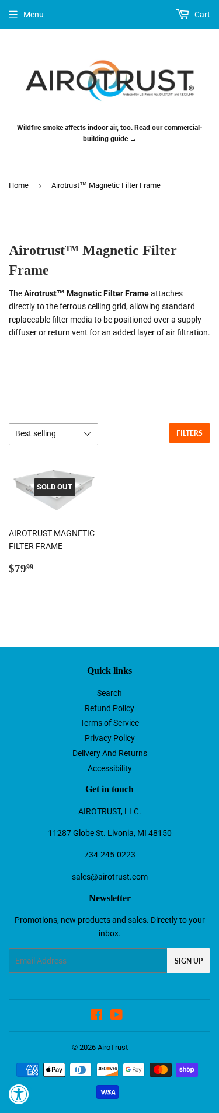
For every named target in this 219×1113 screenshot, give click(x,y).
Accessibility (110, 768)
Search (109, 693)
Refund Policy (109, 708)
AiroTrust (113, 1047)
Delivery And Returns (109, 753)
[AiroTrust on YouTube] (116, 1016)
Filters (189, 433)
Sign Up (189, 961)
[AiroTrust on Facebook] (97, 1016)
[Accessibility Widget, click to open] (19, 1094)
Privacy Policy (110, 738)
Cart (201, 14)
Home (19, 185)
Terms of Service (109, 722)
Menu (33, 14)
